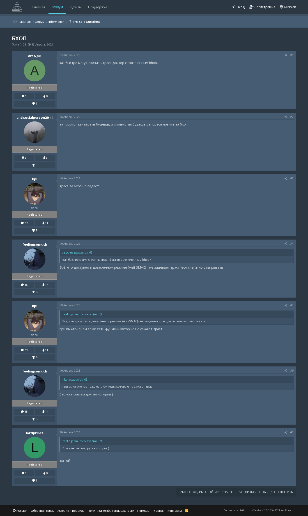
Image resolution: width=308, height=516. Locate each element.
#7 (292, 432)
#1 (292, 55)
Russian (289, 7)
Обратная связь (42, 511)
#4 (292, 244)
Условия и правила (71, 511)
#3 (292, 178)
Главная (38, 7)
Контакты (175, 511)
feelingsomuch (34, 244)
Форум (57, 6)
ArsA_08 (20, 44)
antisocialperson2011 (34, 117)
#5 (292, 305)
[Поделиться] (286, 55)
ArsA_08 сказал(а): (75, 253)
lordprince (35, 433)
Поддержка (97, 7)
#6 (292, 370)
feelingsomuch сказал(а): (79, 314)
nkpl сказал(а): (72, 379)
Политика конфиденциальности (111, 511)
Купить (75, 7)
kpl (34, 179)
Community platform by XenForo (260, 510)
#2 (292, 117)
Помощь (143, 511)
